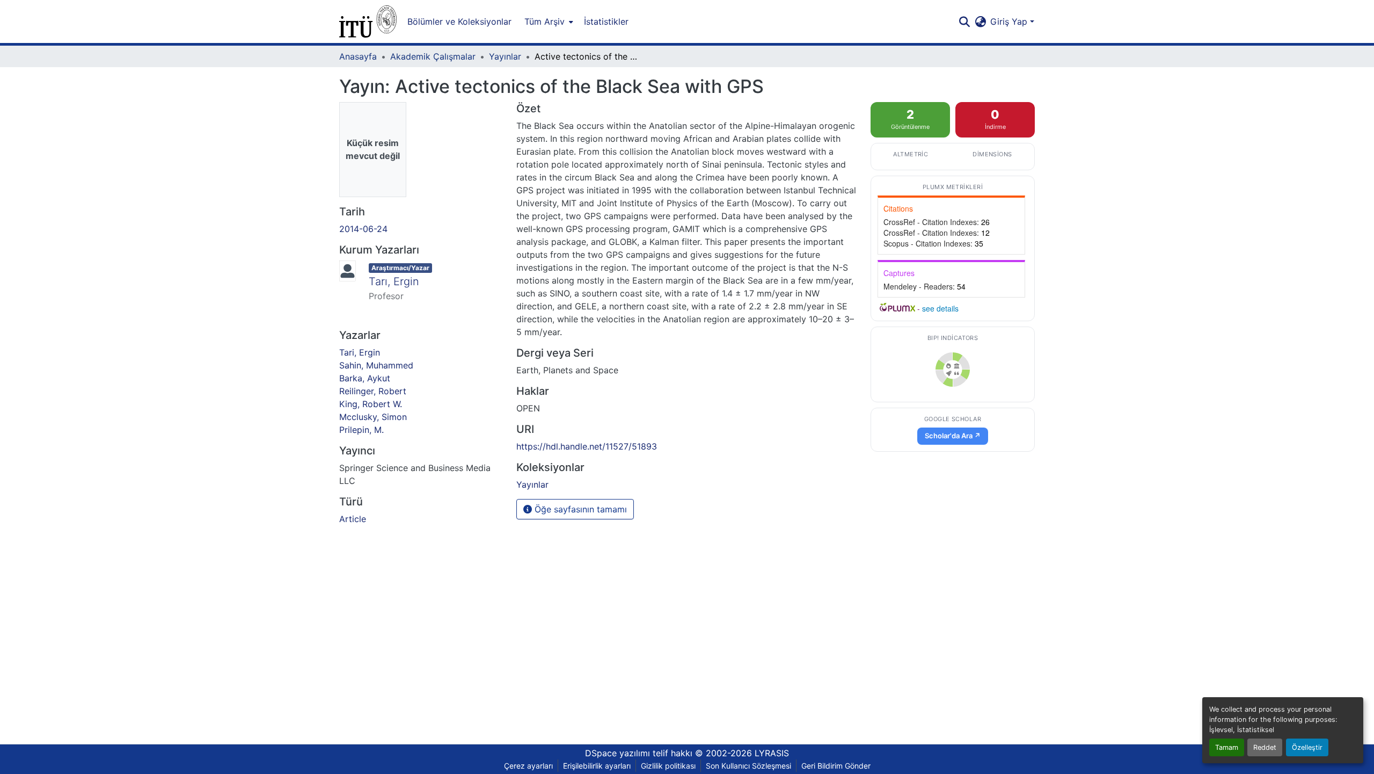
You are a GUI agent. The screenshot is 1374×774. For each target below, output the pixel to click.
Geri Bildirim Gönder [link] (836, 765)
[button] (368, 21)
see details (940, 308)
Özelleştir (1307, 747)
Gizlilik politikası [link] (668, 765)
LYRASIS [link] (772, 753)
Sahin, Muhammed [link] (376, 365)
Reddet (1264, 747)
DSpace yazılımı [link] (617, 753)
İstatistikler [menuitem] (606, 21)
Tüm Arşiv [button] (544, 21)
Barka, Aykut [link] (364, 378)
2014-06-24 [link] (363, 228)
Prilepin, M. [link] (361, 429)
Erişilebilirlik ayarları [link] (597, 765)
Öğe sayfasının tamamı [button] (579, 509)
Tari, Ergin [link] (359, 352)
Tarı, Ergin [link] (394, 281)
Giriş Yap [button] (1010, 21)
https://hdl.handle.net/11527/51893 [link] (586, 446)
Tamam (1226, 747)
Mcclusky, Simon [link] (373, 416)
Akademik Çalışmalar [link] (433, 56)
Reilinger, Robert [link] (372, 391)
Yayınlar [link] (505, 56)
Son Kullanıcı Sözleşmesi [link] (748, 765)
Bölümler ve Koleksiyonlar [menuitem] (459, 21)
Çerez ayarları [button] (528, 765)
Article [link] (352, 518)
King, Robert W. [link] (370, 404)
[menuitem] (547, 21)
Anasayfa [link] (358, 56)
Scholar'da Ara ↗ (953, 435)
